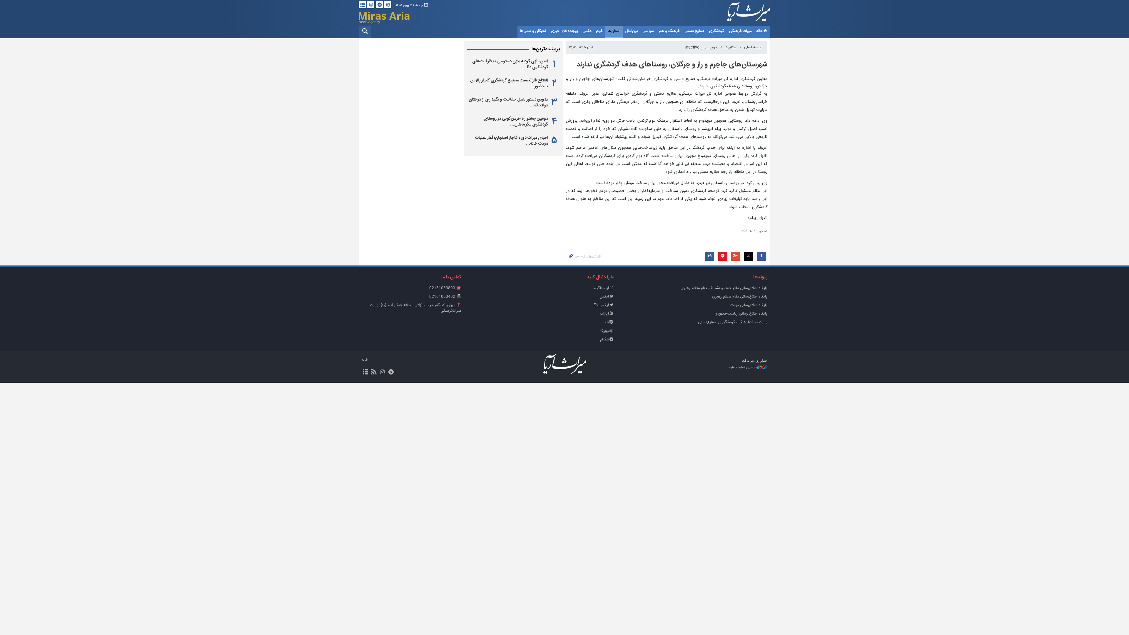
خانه (759, 31)
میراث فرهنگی (740, 31)
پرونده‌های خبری (564, 31)
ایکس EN (601, 305)
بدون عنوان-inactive (701, 47)
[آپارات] (387, 4)
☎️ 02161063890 (445, 288)
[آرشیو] (362, 4)
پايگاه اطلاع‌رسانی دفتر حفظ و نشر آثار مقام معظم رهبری (724, 288)
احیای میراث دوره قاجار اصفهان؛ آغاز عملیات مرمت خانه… (511, 140)
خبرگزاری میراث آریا (741, 14)
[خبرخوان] (374, 372)
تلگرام (604, 340)
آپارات (604, 314)
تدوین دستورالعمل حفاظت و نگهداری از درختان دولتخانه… (508, 102)
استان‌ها (613, 31)
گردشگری (716, 31)
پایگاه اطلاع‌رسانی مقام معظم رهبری (739, 297)
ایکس (604, 297)
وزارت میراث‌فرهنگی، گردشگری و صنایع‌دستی (732, 322)
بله (607, 322)
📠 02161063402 (445, 297)
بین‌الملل (631, 31)
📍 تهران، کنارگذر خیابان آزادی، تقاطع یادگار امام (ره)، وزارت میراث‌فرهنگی (415, 308)
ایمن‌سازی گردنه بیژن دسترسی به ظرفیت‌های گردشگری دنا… (510, 64)
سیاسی (648, 31)
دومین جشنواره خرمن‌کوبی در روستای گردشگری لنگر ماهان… (516, 121)
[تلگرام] (379, 4)
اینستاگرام (601, 288)
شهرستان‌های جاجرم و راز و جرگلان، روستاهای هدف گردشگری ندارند (672, 65)
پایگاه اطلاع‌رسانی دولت (748, 305)
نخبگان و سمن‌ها (533, 31)
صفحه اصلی (753, 47)
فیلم (599, 31)
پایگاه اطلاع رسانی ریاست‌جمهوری (741, 314)
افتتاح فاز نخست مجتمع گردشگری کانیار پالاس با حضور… (509, 83)
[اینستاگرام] (370, 4)
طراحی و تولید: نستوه (743, 367)
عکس (586, 31)
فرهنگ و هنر (669, 31)
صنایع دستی (694, 31)
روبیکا (604, 331)
